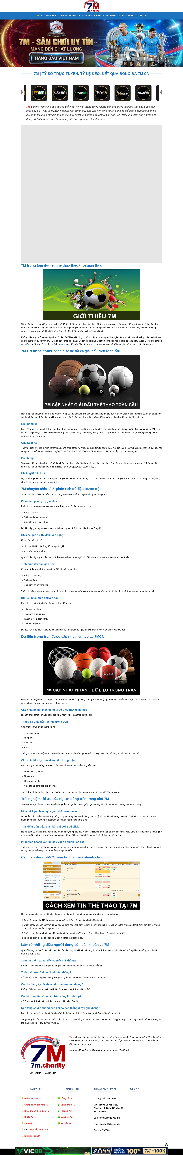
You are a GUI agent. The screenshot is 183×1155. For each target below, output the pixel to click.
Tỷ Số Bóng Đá (113, 16)
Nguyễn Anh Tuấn (39, 1130)
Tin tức (143, 16)
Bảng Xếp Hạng (129, 16)
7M (37, 16)
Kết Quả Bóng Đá (49, 16)
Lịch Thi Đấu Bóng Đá (69, 16)
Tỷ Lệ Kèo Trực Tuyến (93, 16)
